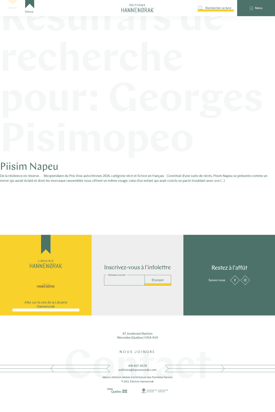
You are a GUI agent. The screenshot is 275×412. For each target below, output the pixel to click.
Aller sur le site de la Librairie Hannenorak (45, 304)
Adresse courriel (116, 275)
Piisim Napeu (29, 167)
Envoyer (158, 280)
